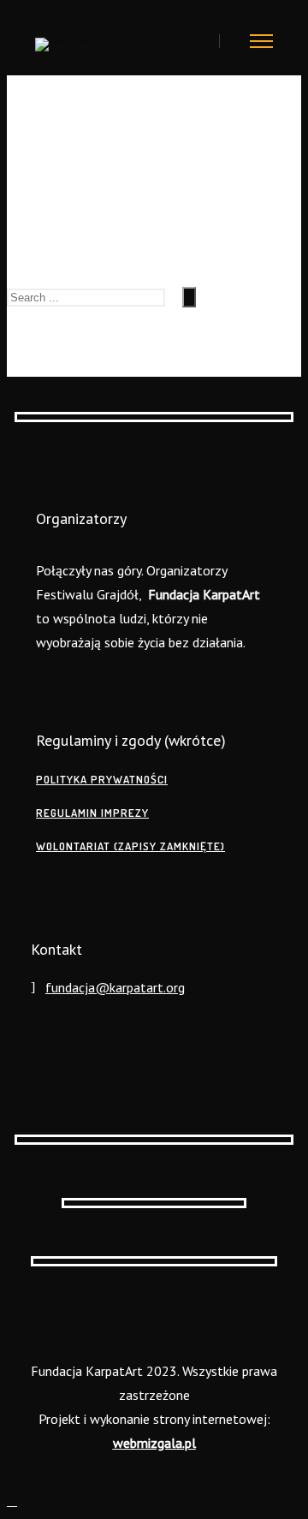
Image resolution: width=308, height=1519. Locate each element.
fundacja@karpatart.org (115, 987)
